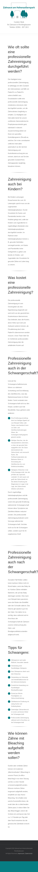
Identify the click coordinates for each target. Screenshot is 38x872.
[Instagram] (20, 842)
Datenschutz (28, 853)
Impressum (21, 853)
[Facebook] (17, 842)
